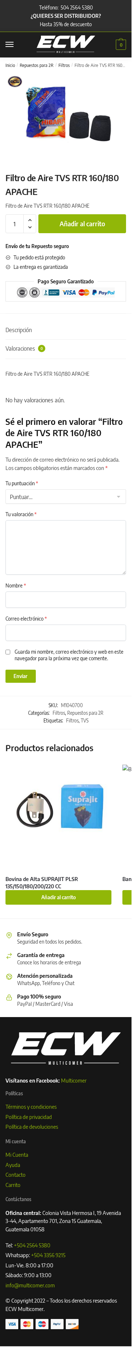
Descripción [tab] (18, 330)
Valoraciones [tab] (24, 348)
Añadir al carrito (82, 223)
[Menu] (16, 44)
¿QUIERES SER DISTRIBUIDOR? (66, 16)
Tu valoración (21, 514)
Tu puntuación (21, 483)
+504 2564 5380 (32, 1245)
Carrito (12, 1184)
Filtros (64, 65)
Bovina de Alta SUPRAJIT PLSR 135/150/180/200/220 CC (41, 882)
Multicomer (74, 1080)
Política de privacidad (28, 1116)
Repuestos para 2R (36, 65)
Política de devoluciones (31, 1126)
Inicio (10, 65)
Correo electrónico (26, 618)
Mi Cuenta (16, 1154)
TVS (84, 720)
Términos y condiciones (31, 1106)
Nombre (15, 585)
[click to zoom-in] (68, 114)
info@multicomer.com (30, 1285)
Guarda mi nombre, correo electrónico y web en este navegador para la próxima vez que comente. (69, 655)
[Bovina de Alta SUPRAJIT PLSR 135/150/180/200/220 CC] (58, 817)
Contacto (15, 1174)
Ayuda (12, 1164)
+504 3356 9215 (48, 1255)
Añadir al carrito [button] (58, 897)
